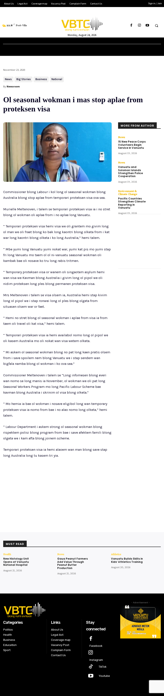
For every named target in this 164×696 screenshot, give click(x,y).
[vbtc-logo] (58, 609)
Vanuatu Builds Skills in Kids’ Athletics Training (127, 560)
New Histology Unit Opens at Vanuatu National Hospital (16, 562)
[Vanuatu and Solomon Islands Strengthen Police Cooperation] (154, 167)
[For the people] (82, 23)
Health (7, 554)
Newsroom (13, 86)
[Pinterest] (53, 509)
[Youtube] (147, 25)
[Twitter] (44, 509)
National (56, 79)
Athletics (116, 554)
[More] (73, 509)
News (8, 79)
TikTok (103, 666)
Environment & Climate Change (127, 192)
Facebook (95, 645)
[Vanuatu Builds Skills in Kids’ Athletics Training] (153, 560)
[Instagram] (139, 25)
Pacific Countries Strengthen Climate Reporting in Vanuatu (132, 203)
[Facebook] (131, 25)
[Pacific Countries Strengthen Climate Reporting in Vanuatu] (154, 195)
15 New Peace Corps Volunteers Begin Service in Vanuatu (132, 145)
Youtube (104, 675)
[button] (156, 25)
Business (41, 79)
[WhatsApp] (63, 509)
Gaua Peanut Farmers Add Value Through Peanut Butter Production (72, 563)
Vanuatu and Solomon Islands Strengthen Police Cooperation (130, 171)
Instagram (96, 659)
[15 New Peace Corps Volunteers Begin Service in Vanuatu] (154, 142)
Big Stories (23, 79)
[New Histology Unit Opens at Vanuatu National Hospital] (45, 560)
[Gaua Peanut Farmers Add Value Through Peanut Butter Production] (99, 560)
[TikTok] (90, 666)
